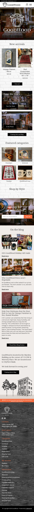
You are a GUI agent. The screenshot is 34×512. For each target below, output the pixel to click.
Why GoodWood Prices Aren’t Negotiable (13, 279)
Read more (5, 256)
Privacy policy (6, 480)
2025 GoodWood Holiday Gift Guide (16, 253)
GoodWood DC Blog (8, 472)
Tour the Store (6, 493)
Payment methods (8, 482)
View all (17, 84)
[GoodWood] (11, 4)
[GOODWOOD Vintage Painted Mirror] (9, 58)
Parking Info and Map (17, 134)
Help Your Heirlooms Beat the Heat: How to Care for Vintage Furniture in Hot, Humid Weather (16, 313)
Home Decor (6, 451)
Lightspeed (29, 508)
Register (4, 463)
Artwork (25, 163)
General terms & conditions (11, 477)
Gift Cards (5, 457)
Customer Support (8, 488)
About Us (5, 475)
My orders (5, 466)
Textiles (9, 181)
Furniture (9, 163)
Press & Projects (7, 495)
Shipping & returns (8, 485)
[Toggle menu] (30, 4)
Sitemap (4, 490)
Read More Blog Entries (17, 345)
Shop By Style (6, 454)
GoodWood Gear (25, 181)
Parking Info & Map (10, 372)
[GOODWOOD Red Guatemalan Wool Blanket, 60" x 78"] (25, 58)
